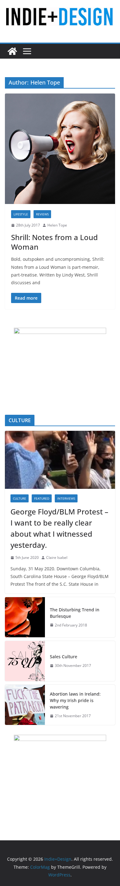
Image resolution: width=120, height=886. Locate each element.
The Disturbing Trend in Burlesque (74, 613)
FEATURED (41, 498)
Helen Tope (57, 225)
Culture (19, 498)
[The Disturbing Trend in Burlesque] (25, 617)
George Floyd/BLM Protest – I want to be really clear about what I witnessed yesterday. (59, 528)
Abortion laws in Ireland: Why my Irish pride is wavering (75, 700)
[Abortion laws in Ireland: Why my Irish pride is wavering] (25, 705)
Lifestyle (21, 214)
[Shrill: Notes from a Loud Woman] (60, 149)
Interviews (66, 498)
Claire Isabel (56, 557)
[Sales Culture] (25, 661)
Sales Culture (63, 656)
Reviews (42, 214)
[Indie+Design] (12, 51)
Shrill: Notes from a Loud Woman (54, 242)
